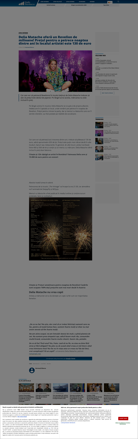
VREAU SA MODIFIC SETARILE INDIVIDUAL (122, 423)
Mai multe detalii (22, 416)
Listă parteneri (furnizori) (68, 422)
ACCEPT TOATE (123, 418)
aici (49, 428)
